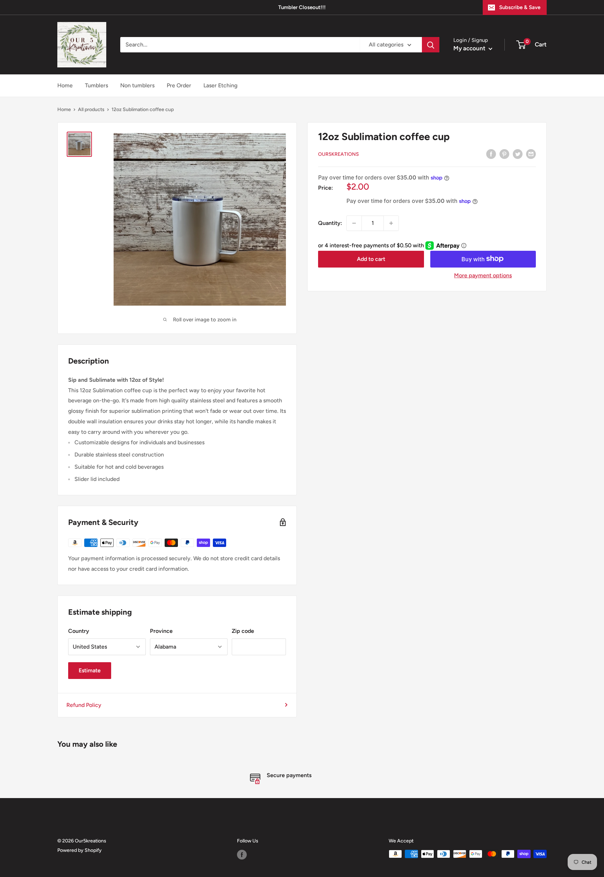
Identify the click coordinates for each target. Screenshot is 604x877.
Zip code (243, 631)
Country (78, 631)
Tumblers (96, 85)
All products (91, 109)
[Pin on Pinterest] (504, 153)
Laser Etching (220, 85)
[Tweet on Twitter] (518, 153)
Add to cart (371, 258)
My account (470, 48)
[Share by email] (531, 153)
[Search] (430, 44)
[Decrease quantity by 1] (354, 223)
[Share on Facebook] (491, 153)
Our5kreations (338, 154)
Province (161, 631)
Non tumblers (137, 85)
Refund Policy (83, 705)
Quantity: (330, 223)
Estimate (90, 670)
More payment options (483, 275)
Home (65, 85)
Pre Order (179, 85)
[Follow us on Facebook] (242, 855)
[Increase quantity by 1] (391, 223)
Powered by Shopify (79, 850)
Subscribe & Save (519, 7)
